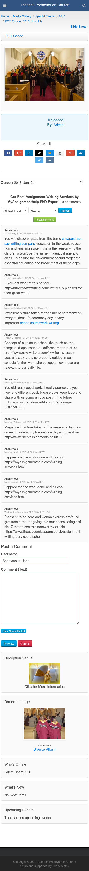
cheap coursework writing (39, 322)
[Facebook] (8, 153)
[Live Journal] (39, 153)
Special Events (45, 16)
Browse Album (45, 749)
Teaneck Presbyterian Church (44, 4)
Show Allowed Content (13, 631)
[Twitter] (39, 160)
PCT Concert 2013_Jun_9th (23, 21)
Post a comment (45, 219)
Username (9, 554)
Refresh (65, 210)
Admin (58, 124)
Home (5, 16)
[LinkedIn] (29, 153)
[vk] (50, 160)
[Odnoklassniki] (60, 153)
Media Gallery (22, 16)
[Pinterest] (70, 153)
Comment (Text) (14, 569)
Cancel (25, 643)
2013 (62, 16)
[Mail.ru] (50, 153)
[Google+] (18, 153)
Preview (9, 643)
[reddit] (81, 153)
